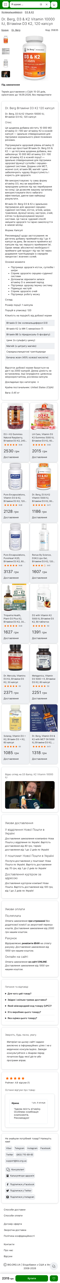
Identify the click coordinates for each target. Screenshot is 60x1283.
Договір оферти (13, 1223)
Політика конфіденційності (19, 1235)
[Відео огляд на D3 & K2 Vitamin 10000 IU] (5, 76)
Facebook (45, 1148)
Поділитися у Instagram (22, 1197)
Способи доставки (14, 1209)
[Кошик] (54, 5)
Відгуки (8, 1256)
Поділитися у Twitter (20, 1190)
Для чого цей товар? (19, 993)
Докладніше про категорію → (22, 382)
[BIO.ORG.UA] (5, 4)
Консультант (17, 1169)
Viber (9, 1148)
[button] (30, 795)
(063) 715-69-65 (24, 1154)
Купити (32, 1278)
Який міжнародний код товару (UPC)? (30, 1005)
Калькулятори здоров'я (22, 1175)
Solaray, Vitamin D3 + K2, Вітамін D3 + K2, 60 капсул (15, 739)
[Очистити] (47, 4)
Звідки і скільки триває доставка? (27, 999)
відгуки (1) (24, 1082)
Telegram (19, 1148)
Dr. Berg (16, 30)
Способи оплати (13, 1215)
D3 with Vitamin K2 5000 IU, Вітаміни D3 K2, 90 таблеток (43, 618)
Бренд (5, 30)
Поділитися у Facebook (22, 1184)
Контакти (9, 1244)
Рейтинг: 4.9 (11, 1082)
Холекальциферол (11, 12)
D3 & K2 (29, 12)
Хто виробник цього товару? (24, 1012)
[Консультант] (54, 1266)
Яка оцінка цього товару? (22, 1018)
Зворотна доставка (15, 1230)
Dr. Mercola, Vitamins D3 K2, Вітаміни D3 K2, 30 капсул (14, 679)
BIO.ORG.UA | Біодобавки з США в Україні (31, 1264)
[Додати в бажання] (54, 1278)
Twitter (9, 1154)
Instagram (32, 1148)
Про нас (8, 1250)
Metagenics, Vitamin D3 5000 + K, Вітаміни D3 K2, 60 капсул (43, 679)
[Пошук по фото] (41, 4)
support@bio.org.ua (16, 1160)
